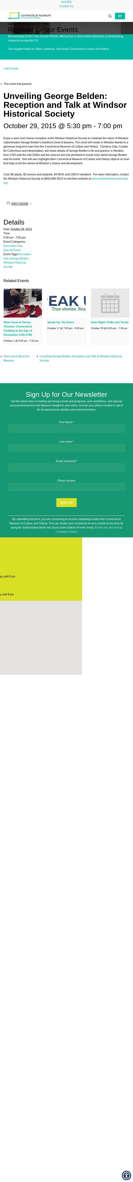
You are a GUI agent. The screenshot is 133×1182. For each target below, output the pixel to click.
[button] (120, 16)
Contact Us (66, 6)
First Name (66, 422)
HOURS (66, 2)
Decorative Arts (12, 245)
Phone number (66, 480)
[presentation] (23, 303)
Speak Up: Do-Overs (60, 322)
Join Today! (46, 40)
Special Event (12, 250)
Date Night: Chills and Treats (109, 322)
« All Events (10, 68)
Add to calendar (20, 203)
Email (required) (66, 461)
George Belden (19, 258)
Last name (66, 441)
